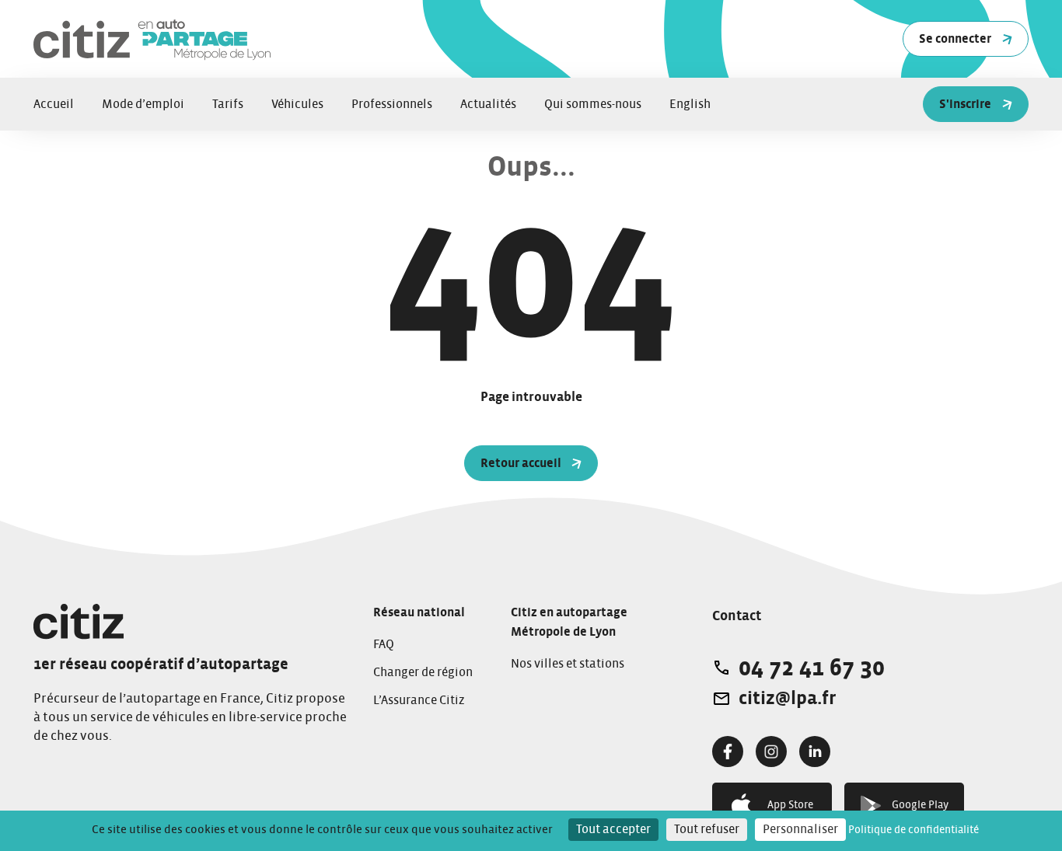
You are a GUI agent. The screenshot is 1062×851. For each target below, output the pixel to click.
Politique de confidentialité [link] (913, 830)
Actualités (488, 104)
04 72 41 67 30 (812, 667)
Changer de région (423, 672)
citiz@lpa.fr (787, 698)
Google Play (920, 805)
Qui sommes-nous (592, 104)
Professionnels (391, 104)
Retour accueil (520, 463)
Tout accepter (613, 829)
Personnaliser (800, 829)
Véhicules (297, 104)
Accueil (53, 104)
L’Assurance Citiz (419, 700)
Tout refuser (706, 829)
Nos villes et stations (567, 663)
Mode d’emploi (143, 104)
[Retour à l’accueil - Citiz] (227, 39)
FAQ (383, 644)
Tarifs (227, 104)
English (690, 104)
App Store (790, 805)
